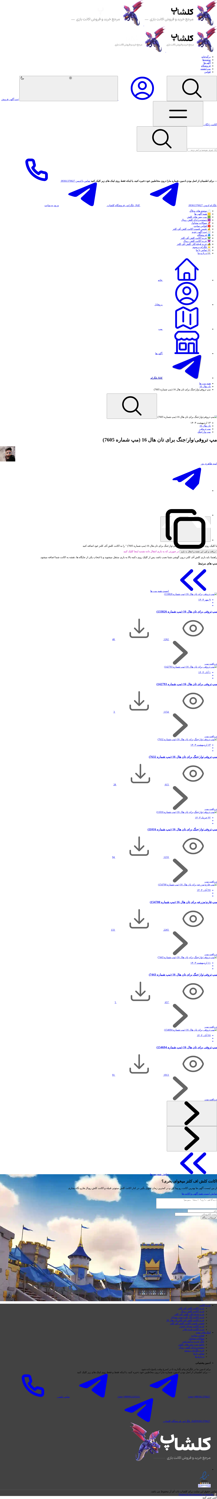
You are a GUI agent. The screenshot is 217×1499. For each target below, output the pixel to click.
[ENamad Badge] (204, 1485)
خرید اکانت (205, 1305)
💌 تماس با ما (203, 250)
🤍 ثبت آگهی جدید (201, 232)
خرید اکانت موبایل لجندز (191, 1326)
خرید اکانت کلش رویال (192, 1311)
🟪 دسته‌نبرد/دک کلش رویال (196, 220)
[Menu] (192, 88)
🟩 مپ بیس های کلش (199, 217)
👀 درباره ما (204, 253)
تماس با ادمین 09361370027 (75, 181)
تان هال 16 (205, 386)
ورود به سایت (51, 205)
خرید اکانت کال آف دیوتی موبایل (187, 1317)
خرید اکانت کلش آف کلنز (191, 1308)
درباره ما (199, 1356)
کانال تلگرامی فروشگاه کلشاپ (123, 205)
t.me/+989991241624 (128, 1396)
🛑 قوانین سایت (202, 226)
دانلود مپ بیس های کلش (191, 1344)
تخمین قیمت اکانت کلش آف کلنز (187, 1323)
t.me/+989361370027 (199, 1396)
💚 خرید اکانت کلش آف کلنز (196, 238)
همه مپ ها (205, 383)
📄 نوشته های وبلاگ (200, 211)
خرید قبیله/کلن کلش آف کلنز (189, 1314)
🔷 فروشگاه (204, 235)
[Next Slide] (192, 1138)
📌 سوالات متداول (201, 223)
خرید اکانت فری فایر (193, 1329)
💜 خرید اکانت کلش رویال (197, 241)
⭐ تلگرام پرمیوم (202, 247)
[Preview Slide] (192, 1113)
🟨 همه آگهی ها (202, 214)
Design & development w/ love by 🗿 (198, 1494)
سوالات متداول (196, 1338)
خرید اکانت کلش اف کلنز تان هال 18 (185, 1320)
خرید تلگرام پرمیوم (194, 1350)
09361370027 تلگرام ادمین (202, 205)
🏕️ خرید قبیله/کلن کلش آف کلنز (194, 244)
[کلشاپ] (144, 24)
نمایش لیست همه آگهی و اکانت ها (199, 1193)
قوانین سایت (197, 1335)
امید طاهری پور (209, 463)
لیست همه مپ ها (159, 591)
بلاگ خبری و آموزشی (193, 1341)
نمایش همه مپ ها (159, 1174)
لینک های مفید (203, 1332)
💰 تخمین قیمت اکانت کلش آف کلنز (192, 229)
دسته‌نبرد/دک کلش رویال (191, 1347)
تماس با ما (198, 1353)
